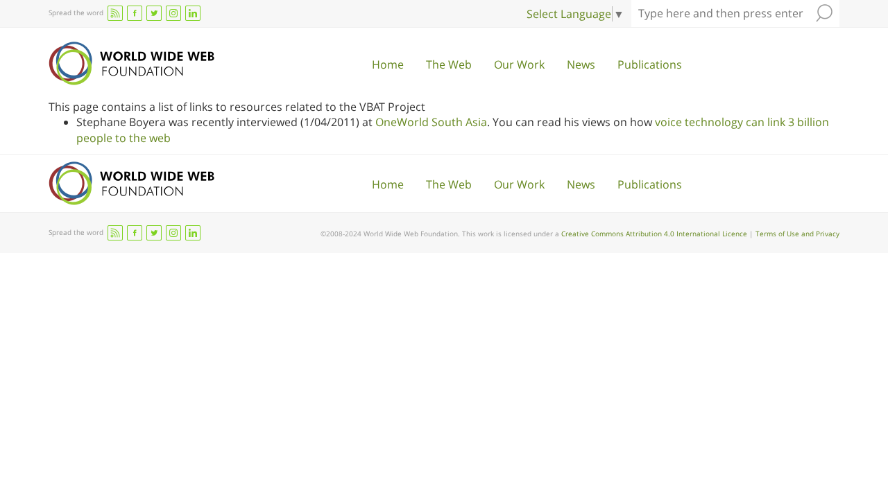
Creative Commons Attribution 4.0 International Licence (654, 233)
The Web (449, 64)
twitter (154, 13)
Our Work (519, 64)
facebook (134, 13)
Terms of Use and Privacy (797, 233)
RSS (115, 13)
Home (388, 64)
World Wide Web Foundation (131, 63)
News (581, 64)
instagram (173, 13)
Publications (649, 64)
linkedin (192, 13)
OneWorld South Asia (431, 122)
